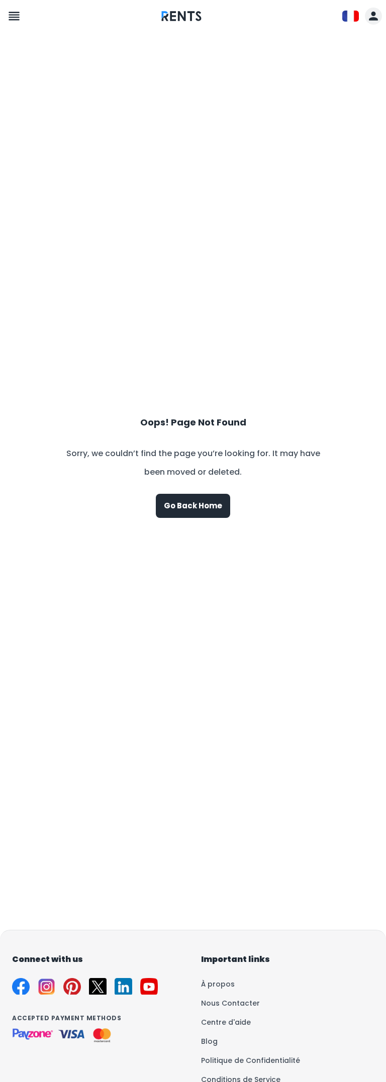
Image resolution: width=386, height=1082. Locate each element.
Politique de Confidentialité (250, 1060)
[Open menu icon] (14, 16)
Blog (209, 1041)
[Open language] (350, 16)
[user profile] (373, 16)
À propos (218, 984)
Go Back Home (193, 505)
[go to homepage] (181, 23)
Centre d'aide (226, 1022)
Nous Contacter (230, 1003)
